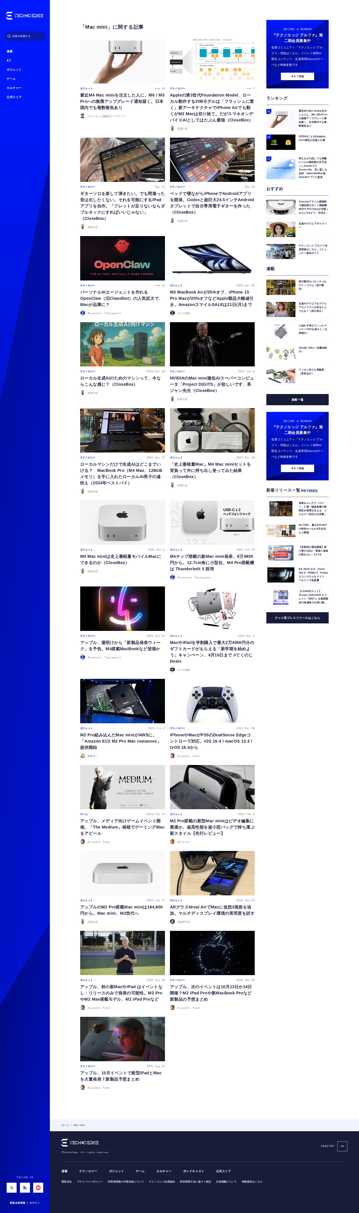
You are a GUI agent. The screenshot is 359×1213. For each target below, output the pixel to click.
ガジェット (14, 69)
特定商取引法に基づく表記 (195, 1181)
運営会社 (66, 1181)
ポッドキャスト (193, 1171)
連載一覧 (297, 399)
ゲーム (11, 78)
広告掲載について (226, 1181)
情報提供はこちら (252, 1181)
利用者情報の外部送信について (126, 1181)
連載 (10, 51)
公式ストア (14, 97)
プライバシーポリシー (90, 1181)
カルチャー (14, 87)
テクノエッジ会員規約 (162, 1181)
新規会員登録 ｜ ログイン (25, 1202)
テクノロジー (88, 1171)
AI (9, 60)
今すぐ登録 (297, 76)
